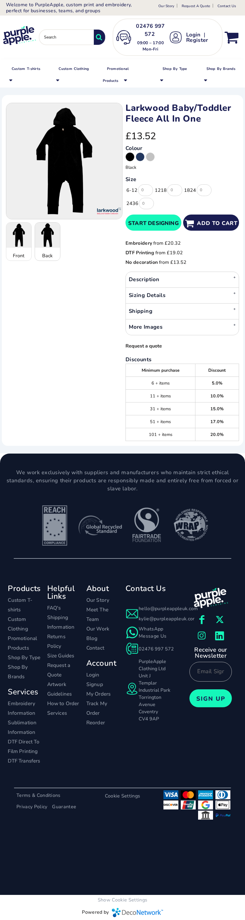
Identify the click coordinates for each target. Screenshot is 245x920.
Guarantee (64, 806)
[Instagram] (201, 635)
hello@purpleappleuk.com (168, 608)
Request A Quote (196, 6)
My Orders (98, 694)
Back (47, 255)
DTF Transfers (24, 760)
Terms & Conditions (38, 795)
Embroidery (138, 243)
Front (18, 255)
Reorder (95, 722)
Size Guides (60, 655)
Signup (94, 684)
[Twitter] (219, 619)
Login (193, 34)
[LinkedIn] (219, 635)
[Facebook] (201, 619)
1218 (161, 190)
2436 (132, 203)
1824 (190, 190)
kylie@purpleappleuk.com (168, 619)
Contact (95, 648)
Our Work (97, 628)
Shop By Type (24, 657)
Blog (92, 638)
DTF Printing (139, 252)
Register (197, 40)
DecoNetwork (137, 913)
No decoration (141, 262)
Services (57, 713)
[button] (24, 74)
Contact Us (227, 6)
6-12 (131, 190)
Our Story (166, 6)
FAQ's (54, 607)
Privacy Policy (31, 806)
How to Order (63, 703)
